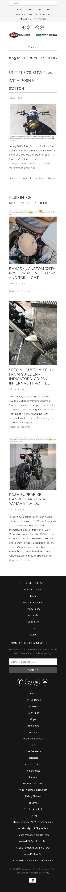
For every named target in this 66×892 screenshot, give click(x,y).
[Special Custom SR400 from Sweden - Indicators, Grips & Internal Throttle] (33, 333)
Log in (46, 14)
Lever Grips (33, 713)
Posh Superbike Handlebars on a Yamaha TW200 (27, 499)
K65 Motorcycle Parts (27, 869)
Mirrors (33, 777)
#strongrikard (37, 401)
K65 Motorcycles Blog (33, 58)
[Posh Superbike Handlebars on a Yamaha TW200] (33, 463)
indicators (27, 413)
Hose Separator (33, 751)
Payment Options (33, 589)
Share (24, 178)
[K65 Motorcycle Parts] (33, 36)
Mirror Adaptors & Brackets (33, 790)
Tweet (14, 178)
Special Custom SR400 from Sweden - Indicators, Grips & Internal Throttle (32, 376)
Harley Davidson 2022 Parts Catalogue (33, 822)
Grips (33, 719)
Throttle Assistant (33, 809)
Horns (33, 745)
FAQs (33, 596)
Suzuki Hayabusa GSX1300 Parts (33, 847)
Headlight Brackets (33, 738)
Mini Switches (33, 770)
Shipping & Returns (33, 602)
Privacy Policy (33, 609)
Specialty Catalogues (28, 14)
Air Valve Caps (33, 706)
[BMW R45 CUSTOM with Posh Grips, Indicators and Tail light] (33, 237)
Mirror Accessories (33, 783)
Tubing (33, 815)
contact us (43, 9)
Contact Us (33, 621)
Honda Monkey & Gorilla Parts (33, 835)
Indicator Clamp (33, 764)
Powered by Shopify (39, 873)
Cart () (27, 19)
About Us (21, 9)
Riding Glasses (33, 796)
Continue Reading (19, 291)
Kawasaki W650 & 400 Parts (33, 841)
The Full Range (33, 700)
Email (52, 178)
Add (43, 178)
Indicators (33, 758)
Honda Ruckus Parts (33, 854)
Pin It (35, 178)
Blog (32, 9)
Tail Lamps (33, 803)
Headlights (33, 732)
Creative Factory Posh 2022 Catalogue (33, 860)
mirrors (46, 409)
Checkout (40, 19)
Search (33, 634)
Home (33, 693)
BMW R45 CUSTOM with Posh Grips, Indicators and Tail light (33, 273)
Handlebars (33, 725)
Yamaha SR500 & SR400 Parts (33, 828)
